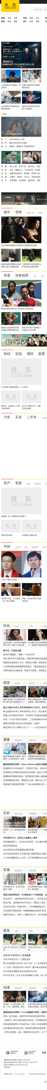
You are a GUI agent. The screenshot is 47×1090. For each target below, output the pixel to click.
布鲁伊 (13, 177)
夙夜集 (37, 170)
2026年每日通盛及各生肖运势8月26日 (20, 971)
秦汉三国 (18, 814)
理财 (15, 21)
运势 (31, 931)
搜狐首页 (10, 6)
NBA (37, 18)
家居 (37, 21)
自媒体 (44, 418)
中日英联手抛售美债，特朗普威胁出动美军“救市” (24, 911)
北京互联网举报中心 (32, 1052)
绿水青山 (31, 166)
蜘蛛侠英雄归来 (16, 173)
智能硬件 (35, 547)
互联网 (18, 547)
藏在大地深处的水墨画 (18, 143)
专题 (15, 18)
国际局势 (18, 871)
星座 (6, 930)
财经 (7, 354)
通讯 (26, 547)
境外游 (31, 683)
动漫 (6, 987)
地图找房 (37, 484)
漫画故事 (18, 988)
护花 (12, 170)
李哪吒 (20, 177)
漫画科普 (32, 988)
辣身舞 (27, 173)
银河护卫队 (35, 173)
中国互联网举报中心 (14, 1052)
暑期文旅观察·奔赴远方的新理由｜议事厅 (21, 723)
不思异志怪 (29, 170)
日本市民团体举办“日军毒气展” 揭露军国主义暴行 (25, 854)
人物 (31, 626)
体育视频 (21, 275)
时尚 (6, 626)
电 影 (4, 173)
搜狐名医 (32, 740)
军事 (9, 18)
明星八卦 (30, 213)
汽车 (7, 417)
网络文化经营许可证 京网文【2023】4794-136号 (20, 1062)
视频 (18, 212)
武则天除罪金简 (10, 846)
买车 (18, 417)
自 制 (4, 170)
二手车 (32, 417)
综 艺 (4, 180)
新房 (31, 21)
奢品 (45, 626)
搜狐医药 (18, 740)
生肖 (45, 931)
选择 (38, 180)
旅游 (6, 683)
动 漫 (4, 177)
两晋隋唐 (32, 814)
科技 (7, 546)
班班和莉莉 (36, 177)
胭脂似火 (19, 170)
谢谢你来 (31, 180)
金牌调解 (13, 180)
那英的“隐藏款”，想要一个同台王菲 (18, 655)
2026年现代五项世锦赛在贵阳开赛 (18, 850)
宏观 (9, 21)
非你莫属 (22, 180)
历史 (6, 813)
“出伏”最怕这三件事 (17, 139)
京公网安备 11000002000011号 (17, 1065)
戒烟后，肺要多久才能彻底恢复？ (22, 146)
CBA (42, 276)
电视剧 (40, 213)
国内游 (17, 683)
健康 (6, 739)
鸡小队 (27, 177)
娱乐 (7, 212)
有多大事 (22, 166)
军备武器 (32, 871)
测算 (16, 931)
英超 (31, 18)
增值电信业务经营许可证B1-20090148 (17, 1060)
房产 (7, 483)
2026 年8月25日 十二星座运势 (16, 959)
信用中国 (7, 1067)
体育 (7, 275)
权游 (38, 166)
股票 (41, 354)
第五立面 (13, 166)
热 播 (4, 166)
